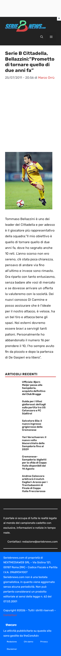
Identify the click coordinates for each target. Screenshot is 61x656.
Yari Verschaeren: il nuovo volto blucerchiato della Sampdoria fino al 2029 (34, 443)
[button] (41, 37)
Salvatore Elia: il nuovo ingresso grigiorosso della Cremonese (32, 425)
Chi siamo (28, 641)
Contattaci (10, 615)
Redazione (12, 641)
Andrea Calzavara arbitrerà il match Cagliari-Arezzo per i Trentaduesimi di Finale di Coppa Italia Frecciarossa (34, 483)
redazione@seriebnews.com (40, 541)
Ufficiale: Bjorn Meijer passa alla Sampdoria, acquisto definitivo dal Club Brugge (33, 388)
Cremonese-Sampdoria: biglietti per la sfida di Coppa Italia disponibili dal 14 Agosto (34, 462)
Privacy (44, 641)
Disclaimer (12, 649)
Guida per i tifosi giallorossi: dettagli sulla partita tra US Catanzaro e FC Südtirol (34, 407)
